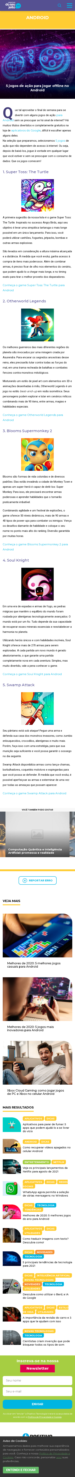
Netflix (58, 1162)
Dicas (51, 1118)
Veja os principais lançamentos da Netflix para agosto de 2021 (45, 1169)
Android (37, 17)
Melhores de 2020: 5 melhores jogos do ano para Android (47, 1217)
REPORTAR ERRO (41, 880)
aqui (59, 1457)
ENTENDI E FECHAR (20, 1470)
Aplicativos (33, 1118)
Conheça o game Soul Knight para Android (32, 674)
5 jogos (60, 140)
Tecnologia (45, 1205)
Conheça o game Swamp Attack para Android (34, 793)
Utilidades (32, 1233)
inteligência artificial (53, 1275)
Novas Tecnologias (39, 1279)
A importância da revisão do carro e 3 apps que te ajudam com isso (47, 1319)
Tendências (33, 1209)
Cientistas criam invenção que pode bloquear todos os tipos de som (46, 1343)
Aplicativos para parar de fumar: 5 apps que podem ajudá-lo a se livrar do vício (46, 1128)
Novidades (45, 1252)
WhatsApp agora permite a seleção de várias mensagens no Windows (46, 1193)
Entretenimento (37, 1162)
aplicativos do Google (26, 130)
